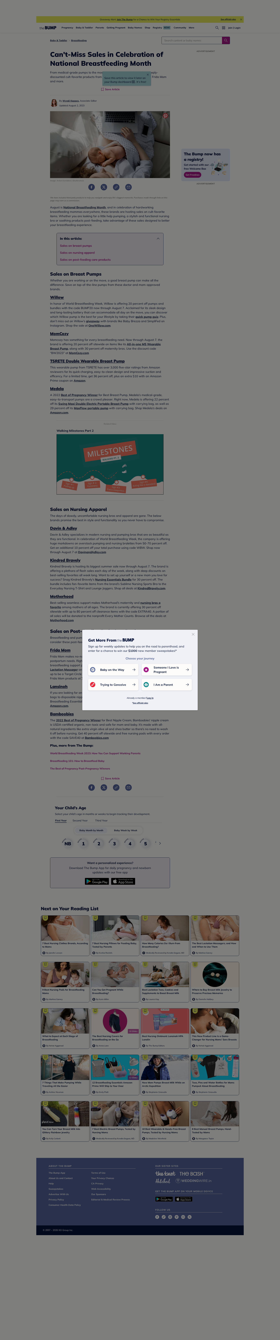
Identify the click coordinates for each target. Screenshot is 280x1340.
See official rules (140, 703)
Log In (150, 697)
